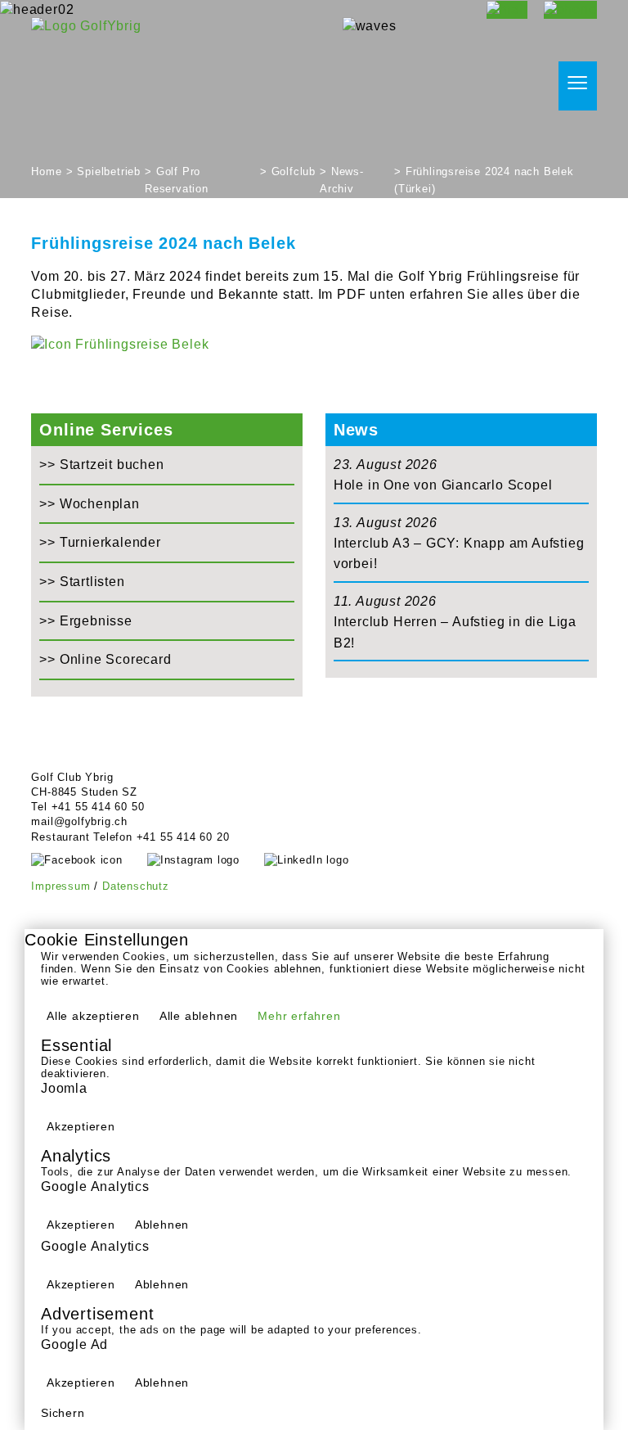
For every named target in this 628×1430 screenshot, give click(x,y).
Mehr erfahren (299, 1015)
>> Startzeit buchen (101, 464)
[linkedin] (318, 860)
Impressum (60, 886)
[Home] (86, 25)
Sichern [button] (63, 1412)
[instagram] (205, 860)
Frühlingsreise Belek (140, 344)
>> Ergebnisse (85, 621)
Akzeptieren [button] (81, 1126)
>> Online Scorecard (105, 659)
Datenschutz (135, 886)
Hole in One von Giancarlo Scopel (443, 485)
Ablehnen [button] (162, 1224)
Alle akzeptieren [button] (93, 1015)
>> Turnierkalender (99, 542)
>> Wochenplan (89, 504)
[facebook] (88, 860)
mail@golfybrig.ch (79, 821)
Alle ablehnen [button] (198, 1015)
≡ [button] (578, 83)
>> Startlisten (81, 582)
